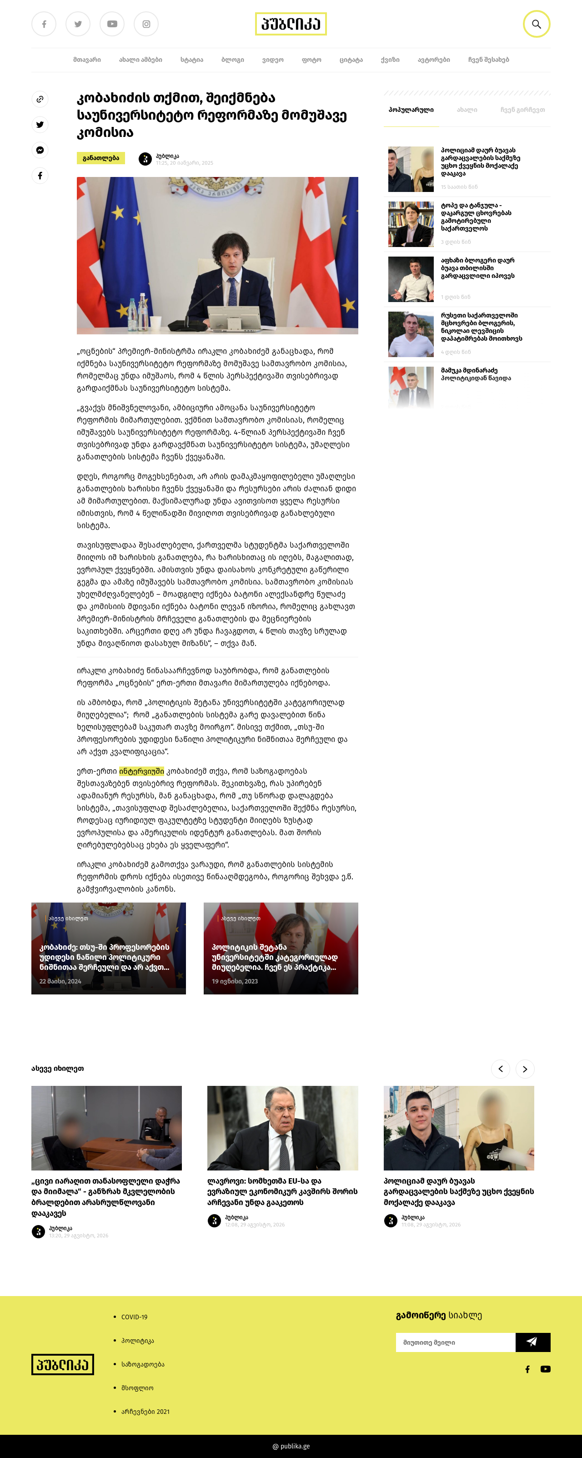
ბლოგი (232, 60)
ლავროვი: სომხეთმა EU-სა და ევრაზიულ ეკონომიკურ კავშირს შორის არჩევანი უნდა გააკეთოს (282, 1192)
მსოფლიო (137, 1388)
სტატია (192, 60)
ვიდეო (273, 60)
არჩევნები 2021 (145, 1412)
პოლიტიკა (137, 1341)
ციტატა (351, 60)
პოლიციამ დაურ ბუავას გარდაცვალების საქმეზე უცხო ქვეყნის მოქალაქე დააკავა (481, 161)
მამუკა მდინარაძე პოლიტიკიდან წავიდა (476, 374)
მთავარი (87, 60)
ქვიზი (390, 60)
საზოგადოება (143, 1364)
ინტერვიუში (141, 771)
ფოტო (311, 60)
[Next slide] (525, 1069)
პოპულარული (411, 110)
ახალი (467, 110)
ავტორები (434, 60)
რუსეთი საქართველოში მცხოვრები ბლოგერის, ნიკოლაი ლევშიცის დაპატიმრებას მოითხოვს (481, 327)
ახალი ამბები (140, 60)
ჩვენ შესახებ (488, 60)
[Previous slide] (500, 1069)
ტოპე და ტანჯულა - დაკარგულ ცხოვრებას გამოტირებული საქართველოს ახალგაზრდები (476, 217)
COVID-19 (134, 1317)
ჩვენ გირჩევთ (523, 110)
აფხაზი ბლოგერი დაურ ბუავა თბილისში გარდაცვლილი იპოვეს (478, 268)
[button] (537, 24)
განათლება (101, 158)
